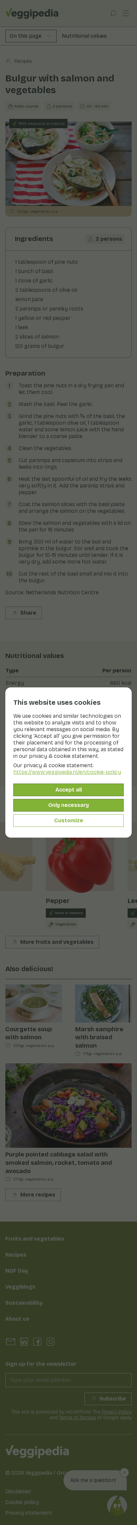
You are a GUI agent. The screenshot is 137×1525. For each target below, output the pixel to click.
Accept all (69, 790)
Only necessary (68, 805)
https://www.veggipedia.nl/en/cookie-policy (67, 772)
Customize (68, 820)
